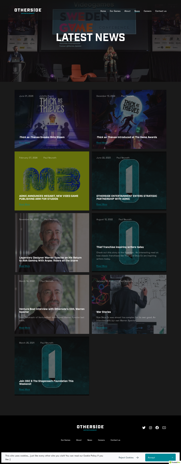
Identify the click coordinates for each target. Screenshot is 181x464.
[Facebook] (157, 428)
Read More (24, 142)
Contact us (160, 11)
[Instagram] (151, 428)
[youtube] (164, 427)
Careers (147, 11)
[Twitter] (144, 428)
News (137, 11)
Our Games (115, 11)
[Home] (28, 11)
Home (103, 11)
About (127, 11)
